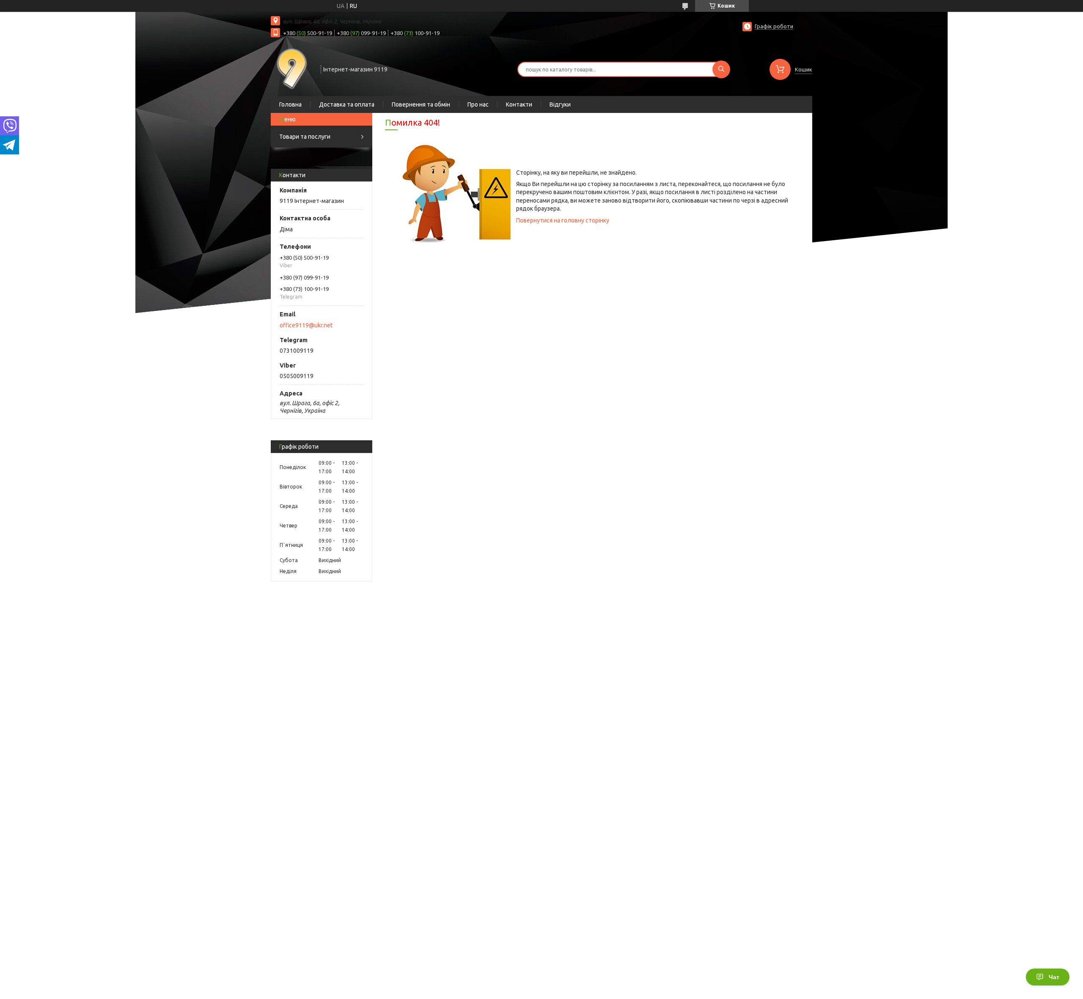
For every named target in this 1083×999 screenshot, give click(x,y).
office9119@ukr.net (306, 325)
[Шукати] (721, 69)
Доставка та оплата (346, 104)
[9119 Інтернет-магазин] (292, 68)
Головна (290, 104)
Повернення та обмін (421, 104)
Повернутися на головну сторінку (562, 220)
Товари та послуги (304, 136)
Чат (1054, 977)
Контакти (519, 104)
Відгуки (560, 104)
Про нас (478, 104)
